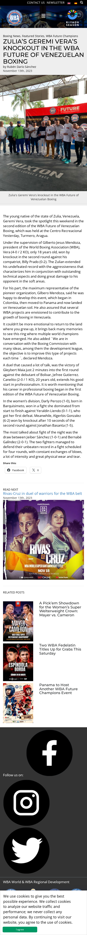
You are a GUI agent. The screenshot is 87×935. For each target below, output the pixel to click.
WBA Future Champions (62, 36)
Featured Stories (33, 36)
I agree (20, 929)
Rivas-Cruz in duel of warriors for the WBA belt (42, 493)
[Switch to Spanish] (75, 2)
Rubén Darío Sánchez (21, 67)
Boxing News (11, 36)
